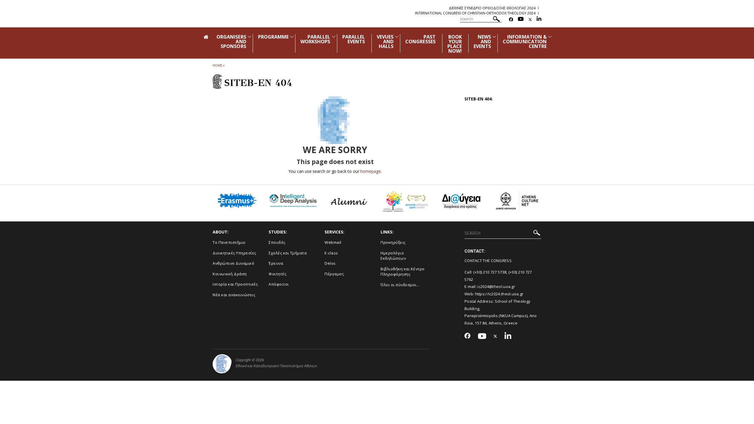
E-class (331, 253)
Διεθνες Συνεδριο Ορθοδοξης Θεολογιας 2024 (492, 8)
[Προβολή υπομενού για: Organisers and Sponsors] (249, 36)
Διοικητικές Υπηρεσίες (234, 253)
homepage (370, 171)
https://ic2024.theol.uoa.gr (499, 294)
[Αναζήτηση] (496, 20)
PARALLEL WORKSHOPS (315, 39)
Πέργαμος (334, 273)
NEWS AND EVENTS (482, 41)
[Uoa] (222, 363)
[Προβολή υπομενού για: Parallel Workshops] (333, 36)
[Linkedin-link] (539, 19)
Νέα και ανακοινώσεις (234, 294)
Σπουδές (277, 242)
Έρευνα (276, 263)
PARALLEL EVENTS (353, 39)
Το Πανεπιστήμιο (229, 242)
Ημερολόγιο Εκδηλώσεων (393, 255)
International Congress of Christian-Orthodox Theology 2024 (475, 13)
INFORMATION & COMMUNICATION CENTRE (525, 41)
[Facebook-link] (511, 19)
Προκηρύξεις (393, 242)
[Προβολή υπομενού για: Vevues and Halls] (396, 36)
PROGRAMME (273, 37)
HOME (217, 65)
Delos (330, 263)
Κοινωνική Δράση (230, 273)
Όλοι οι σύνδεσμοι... (400, 284)
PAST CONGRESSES (420, 39)
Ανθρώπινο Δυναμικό (233, 263)
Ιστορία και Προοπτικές (235, 284)
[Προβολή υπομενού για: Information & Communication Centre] (550, 36)
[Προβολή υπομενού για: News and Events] (494, 36)
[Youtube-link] (521, 19)
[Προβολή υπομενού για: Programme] (292, 36)
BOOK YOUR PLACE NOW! (454, 44)
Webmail (333, 242)
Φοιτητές (277, 273)
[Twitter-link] (530, 19)
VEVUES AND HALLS (385, 41)
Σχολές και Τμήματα (288, 253)
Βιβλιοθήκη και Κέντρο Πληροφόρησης (403, 271)
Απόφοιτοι (279, 284)
